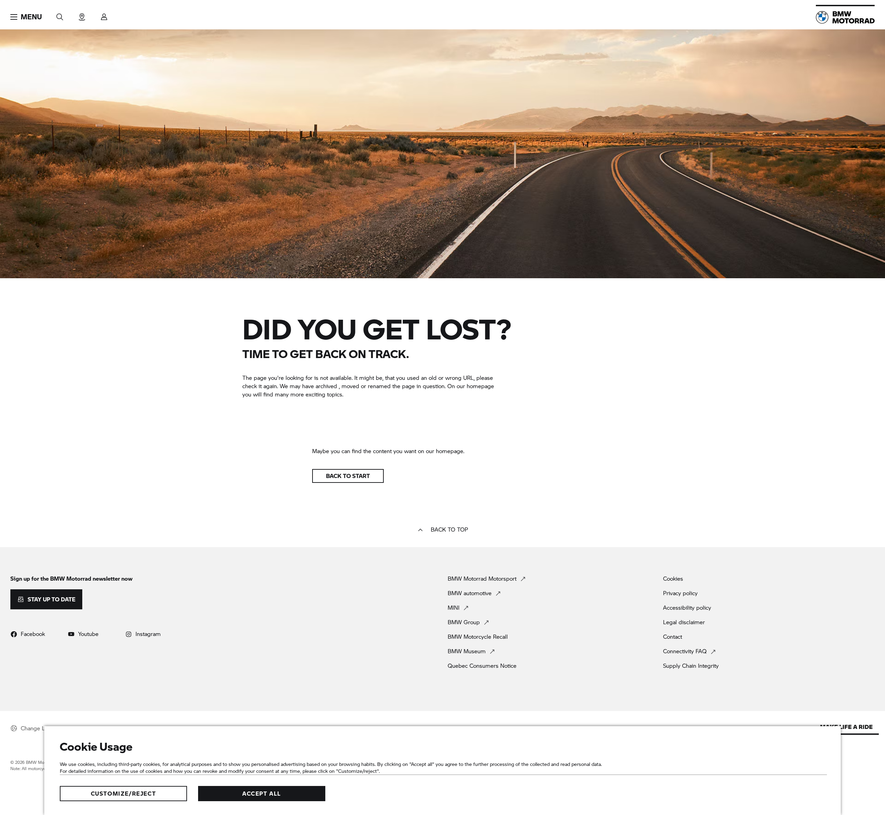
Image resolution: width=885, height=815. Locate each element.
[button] (26, 17)
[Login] (104, 14)
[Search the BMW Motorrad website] (60, 14)
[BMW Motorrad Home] (845, 17)
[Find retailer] (82, 14)
